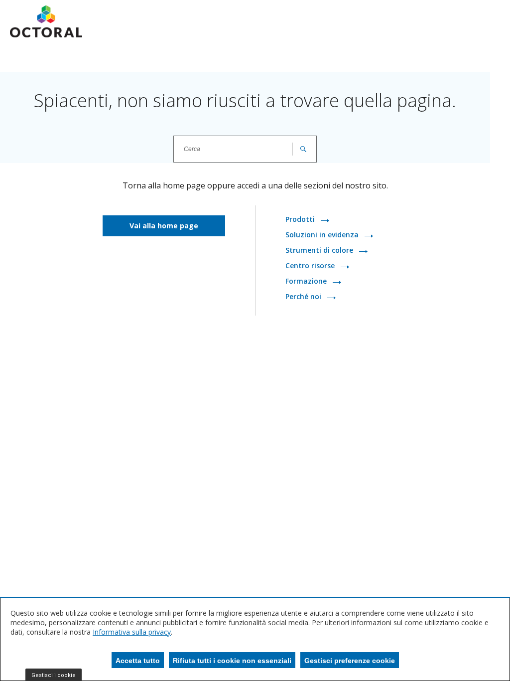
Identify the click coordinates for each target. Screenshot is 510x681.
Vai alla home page (163, 225)
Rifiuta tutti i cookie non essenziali (232, 661)
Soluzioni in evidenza (323, 235)
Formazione (307, 281)
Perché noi (304, 297)
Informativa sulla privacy (132, 632)
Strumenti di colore (320, 250)
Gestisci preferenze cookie (349, 661)
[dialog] (255, 639)
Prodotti (301, 219)
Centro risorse (311, 266)
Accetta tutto (138, 661)
